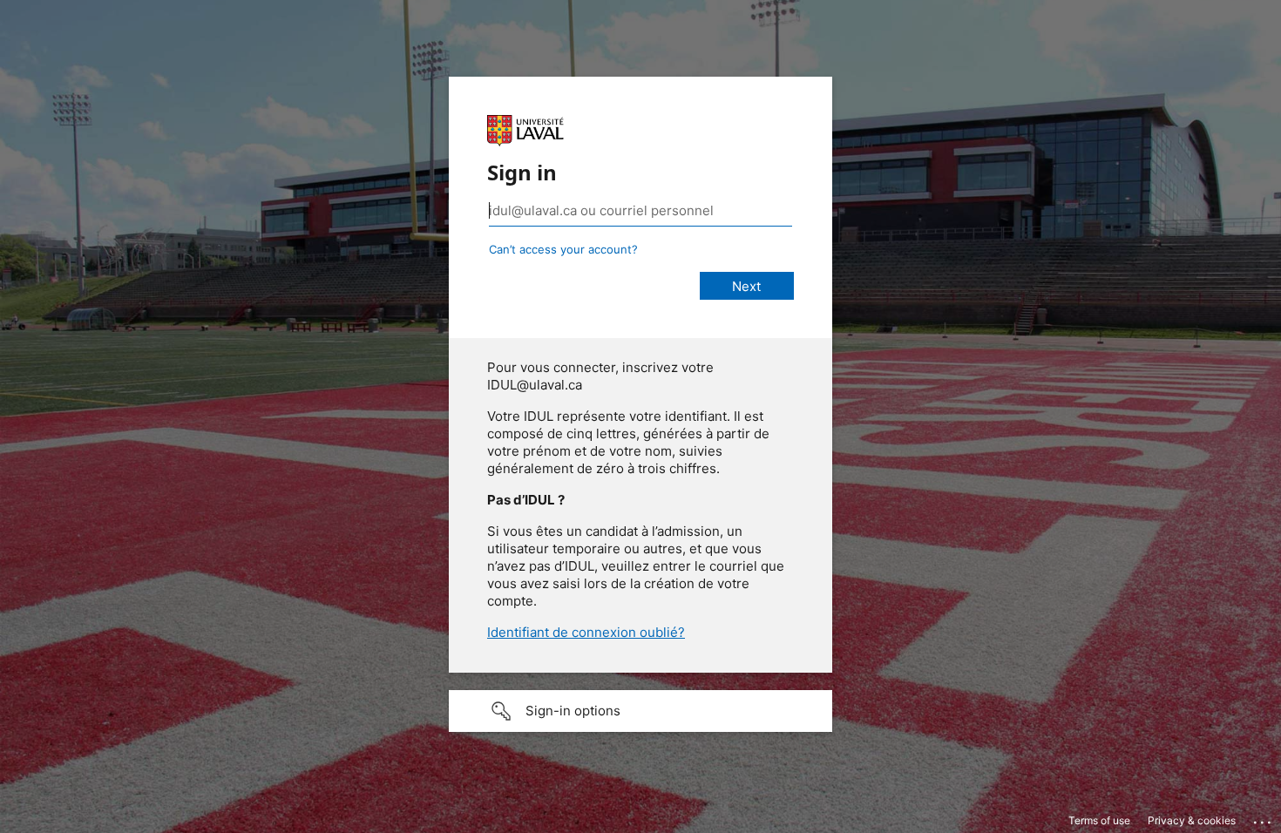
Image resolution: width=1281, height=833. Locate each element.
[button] (640, 711)
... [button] (1263, 818)
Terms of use (1099, 820)
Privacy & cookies (1192, 820)
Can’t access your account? (563, 249)
